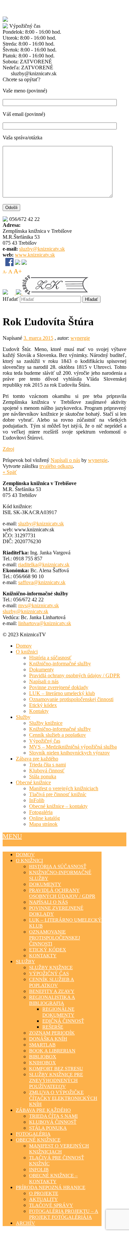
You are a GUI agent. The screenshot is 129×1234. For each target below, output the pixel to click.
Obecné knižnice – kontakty (58, 806)
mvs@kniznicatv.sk (38, 605)
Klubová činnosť (46, 770)
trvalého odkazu (56, 466)
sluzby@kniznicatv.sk (42, 249)
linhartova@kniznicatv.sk (44, 623)
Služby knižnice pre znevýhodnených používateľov (56, 1080)
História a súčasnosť (50, 657)
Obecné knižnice (33, 782)
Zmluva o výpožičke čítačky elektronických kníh (63, 1098)
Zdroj (8, 449)
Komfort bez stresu (56, 1068)
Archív (25, 1223)
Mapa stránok (43, 824)
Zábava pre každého (37, 758)
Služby (23, 717)
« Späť (10, 472)
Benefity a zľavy (51, 991)
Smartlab (42, 1044)
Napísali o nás (65, 460)
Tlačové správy (51, 1205)
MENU (12, 836)
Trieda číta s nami (47, 764)
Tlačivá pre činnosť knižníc (57, 794)
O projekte (43, 1193)
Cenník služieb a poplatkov (57, 735)
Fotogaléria (41, 812)
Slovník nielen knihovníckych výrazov (69, 753)
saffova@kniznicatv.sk (41, 582)
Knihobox (42, 1062)
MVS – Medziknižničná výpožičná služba (73, 747)
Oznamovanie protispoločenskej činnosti (71, 699)
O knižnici (27, 651)
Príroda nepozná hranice (50, 1187)
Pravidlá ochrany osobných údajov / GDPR (74, 675)
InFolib (36, 800)
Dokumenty (41, 669)
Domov (24, 646)
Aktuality (43, 1199)
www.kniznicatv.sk (35, 255)
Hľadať (11, 299)
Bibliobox (42, 1056)
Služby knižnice (46, 723)
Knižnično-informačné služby (60, 663)
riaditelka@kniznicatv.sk (43, 564)
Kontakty (39, 711)
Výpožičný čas (44, 741)
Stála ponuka (42, 776)
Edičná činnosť (63, 1021)
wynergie (80, 338)
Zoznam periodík (52, 1033)
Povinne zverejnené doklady (58, 687)
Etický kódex (43, 705)
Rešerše (52, 1027)
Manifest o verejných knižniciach (63, 788)
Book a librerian (52, 1050)
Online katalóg (44, 818)
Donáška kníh (48, 1038)
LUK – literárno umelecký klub (62, 693)
